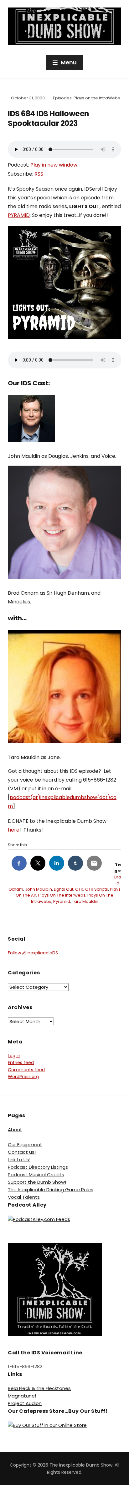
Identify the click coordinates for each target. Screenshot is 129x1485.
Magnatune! (22, 1395)
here (13, 829)
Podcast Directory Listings (38, 1167)
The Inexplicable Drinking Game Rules (50, 1189)
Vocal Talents (24, 1197)
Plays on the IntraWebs (97, 98)
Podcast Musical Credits (36, 1174)
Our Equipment (25, 1144)
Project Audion (25, 1403)
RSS (38, 174)
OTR (79, 889)
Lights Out (63, 889)
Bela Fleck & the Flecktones (39, 1388)
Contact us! (22, 1152)
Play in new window (53, 164)
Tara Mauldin (85, 901)
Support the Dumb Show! (37, 1182)
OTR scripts (96, 889)
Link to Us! (19, 1159)
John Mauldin (38, 889)
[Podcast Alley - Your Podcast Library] (39, 1219)
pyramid (61, 901)
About (15, 1129)
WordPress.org (23, 1076)
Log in (14, 1055)
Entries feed (21, 1062)
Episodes (62, 98)
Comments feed (26, 1070)
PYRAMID (19, 215)
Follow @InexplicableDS (33, 953)
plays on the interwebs (61, 895)
